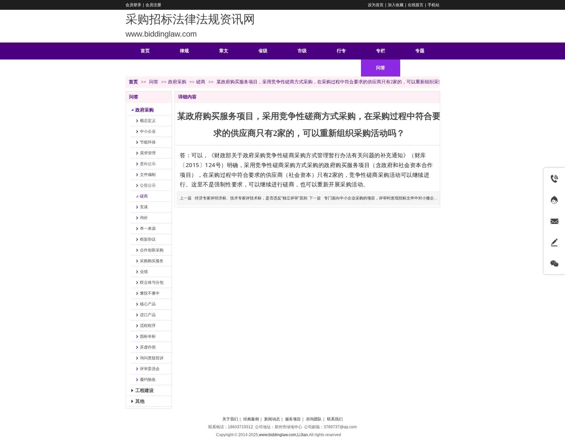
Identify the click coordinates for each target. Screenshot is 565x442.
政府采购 (177, 81)
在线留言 (415, 5)
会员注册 (153, 5)
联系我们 (335, 419)
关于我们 (230, 419)
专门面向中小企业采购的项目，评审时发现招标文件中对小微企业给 (383, 198)
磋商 (200, 81)
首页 (133, 81)
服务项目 (293, 419)
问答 (154, 81)
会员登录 (133, 5)
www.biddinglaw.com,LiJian (283, 435)
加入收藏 (395, 5)
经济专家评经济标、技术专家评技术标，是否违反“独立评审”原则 (251, 198)
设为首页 (376, 5)
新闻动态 (272, 419)
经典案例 (251, 419)
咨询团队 (314, 419)
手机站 (433, 5)
